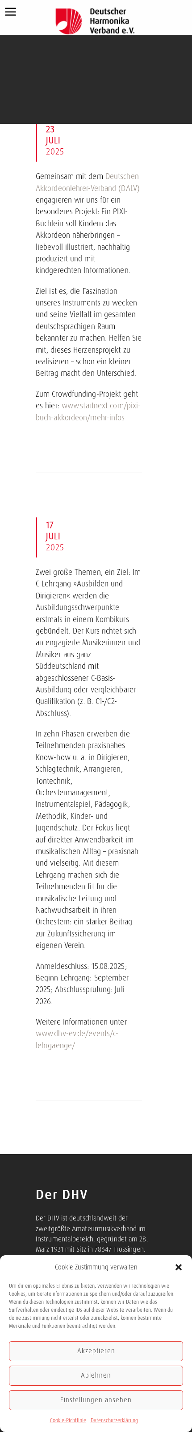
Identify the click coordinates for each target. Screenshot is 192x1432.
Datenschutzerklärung (114, 1420)
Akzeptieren (96, 1351)
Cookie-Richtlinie (68, 1420)
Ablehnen (96, 1375)
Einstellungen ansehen (96, 1399)
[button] (178, 1267)
